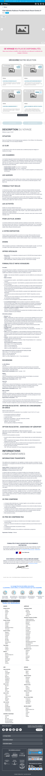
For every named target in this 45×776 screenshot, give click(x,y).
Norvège (6, 639)
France (6, 613)
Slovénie (7, 663)
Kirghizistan (7, 708)
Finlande (7, 635)
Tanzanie (28, 689)
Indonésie (7, 673)
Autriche (6, 623)
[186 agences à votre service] (38, 3)
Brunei (6, 671)
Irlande (6, 636)
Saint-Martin (28, 644)
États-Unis (28, 611)
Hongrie (6, 624)
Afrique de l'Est (27, 684)
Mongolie (7, 698)
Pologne (6, 626)
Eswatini (27, 678)
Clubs (8, 577)
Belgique (7, 632)
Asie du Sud (5, 684)
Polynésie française (9, 722)
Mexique (27, 615)
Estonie (6, 647)
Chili (27, 654)
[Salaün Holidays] (7, 3)
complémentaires (13, 452)
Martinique (28, 637)
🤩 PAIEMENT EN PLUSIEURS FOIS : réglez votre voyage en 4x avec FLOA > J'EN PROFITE (22, 1)
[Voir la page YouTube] (13, 729)
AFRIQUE (26, 667)
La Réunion (28, 700)
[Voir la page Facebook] (3, 729)
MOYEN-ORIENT (27, 706)
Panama (27, 640)
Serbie (6, 661)
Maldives (7, 688)
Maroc (27, 672)
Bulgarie (6, 656)
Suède (6, 643)
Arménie (6, 703)
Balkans (5, 651)
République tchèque (9, 627)
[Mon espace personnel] (41, 3)
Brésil (27, 653)
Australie (7, 715)
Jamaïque (28, 635)
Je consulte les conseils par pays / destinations (30, 549)
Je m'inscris (39, 729)
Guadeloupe (28, 631)
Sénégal (27, 695)
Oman (27, 713)
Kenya (27, 686)
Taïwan (6, 700)
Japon (6, 697)
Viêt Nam (7, 682)
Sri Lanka (7, 691)
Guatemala (28, 633)
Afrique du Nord (27, 669)
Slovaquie (7, 629)
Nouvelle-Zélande (8, 721)
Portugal (7, 618)
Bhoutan (7, 685)
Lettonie (6, 648)
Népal (6, 689)
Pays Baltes (5, 645)
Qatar (27, 715)
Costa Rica (28, 624)
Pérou (27, 658)
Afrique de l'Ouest (28, 690)
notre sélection (22, 60)
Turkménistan (8, 710)
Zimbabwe (28, 682)
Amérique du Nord (28, 608)
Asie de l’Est (6, 693)
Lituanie (6, 649)
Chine (6, 694)
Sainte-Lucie (28, 647)
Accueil (4, 577)
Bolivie (27, 651)
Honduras (28, 634)
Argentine (28, 650)
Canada (27, 610)
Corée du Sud (8, 696)
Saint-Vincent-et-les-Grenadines (32, 645)
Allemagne (7, 622)
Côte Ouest (28, 614)
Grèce (10, 577)
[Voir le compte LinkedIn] (20, 729)
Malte (6, 617)
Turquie (27, 716)
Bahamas (28, 622)
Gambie (27, 694)
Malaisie (7, 676)
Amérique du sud (27, 648)
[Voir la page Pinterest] (10, 729)
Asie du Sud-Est (6, 669)
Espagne (7, 611)
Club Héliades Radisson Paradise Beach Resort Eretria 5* (21, 10)
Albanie (6, 653)
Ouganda (28, 687)
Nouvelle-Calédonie (9, 719)
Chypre (6, 610)
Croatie (6, 657)
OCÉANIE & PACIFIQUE (8, 713)
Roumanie (7, 660)
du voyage (17, 129)
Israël (27, 710)
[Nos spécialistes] (36, 3)
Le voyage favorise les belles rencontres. (22, 586)
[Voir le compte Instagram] (17, 729)
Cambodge (7, 672)
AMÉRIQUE (26, 606)
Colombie (28, 656)
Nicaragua (28, 638)
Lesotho (27, 680)
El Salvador (28, 629)
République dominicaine (31, 641)
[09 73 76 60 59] (43, 3)
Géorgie (6, 705)
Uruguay (27, 660)
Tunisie (27, 673)
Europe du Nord (6, 630)
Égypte (27, 671)
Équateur (27, 657)
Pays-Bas (7, 640)
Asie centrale (6, 702)
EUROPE (5, 606)
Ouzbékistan (7, 709)
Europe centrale (6, 620)
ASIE (4, 667)
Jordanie (27, 712)
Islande (6, 638)
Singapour (7, 679)
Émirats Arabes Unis (30, 709)
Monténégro (7, 658)
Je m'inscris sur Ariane (32, 563)
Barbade (27, 623)
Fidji (6, 717)
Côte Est (28, 613)
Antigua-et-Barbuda (30, 619)
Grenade (27, 630)
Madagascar (28, 701)
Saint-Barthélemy (29, 642)
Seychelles (28, 703)
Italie (6, 615)
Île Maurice (28, 698)
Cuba (27, 626)
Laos (6, 675)
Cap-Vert (27, 692)
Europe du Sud (6, 608)
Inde (6, 687)
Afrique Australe (27, 675)
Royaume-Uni (8, 642)
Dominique (28, 627)
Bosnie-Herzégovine (9, 654)
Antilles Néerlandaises (30, 620)
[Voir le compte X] (7, 729)
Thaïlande (7, 680)
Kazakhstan (7, 706)
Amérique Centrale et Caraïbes (30, 617)
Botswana (28, 677)
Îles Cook (7, 718)
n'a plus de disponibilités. (22, 49)
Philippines (7, 678)
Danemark (7, 633)
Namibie (27, 681)
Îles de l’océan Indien (28, 697)
